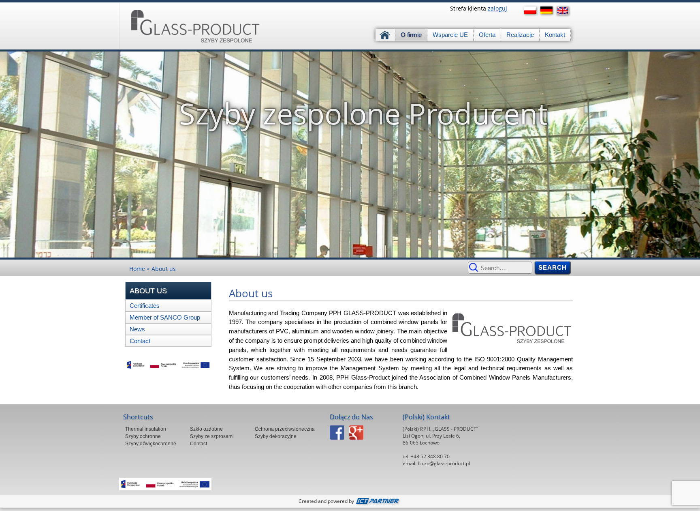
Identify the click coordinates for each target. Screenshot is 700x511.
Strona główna (385, 35)
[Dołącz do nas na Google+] (358, 441)
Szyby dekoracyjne (276, 436)
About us (164, 269)
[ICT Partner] (378, 501)
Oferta (487, 34)
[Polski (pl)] (532, 10)
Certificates (145, 305)
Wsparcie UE (450, 34)
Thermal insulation (145, 429)
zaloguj (497, 8)
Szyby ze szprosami (212, 436)
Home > (140, 269)
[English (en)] (565, 10)
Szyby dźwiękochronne (150, 444)
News (137, 329)
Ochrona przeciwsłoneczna (285, 429)
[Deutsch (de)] (548, 10)
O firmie (411, 34)
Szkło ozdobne (206, 429)
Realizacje (520, 34)
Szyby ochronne (143, 436)
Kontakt (555, 34)
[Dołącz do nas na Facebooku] (339, 441)
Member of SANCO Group (165, 317)
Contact (140, 340)
